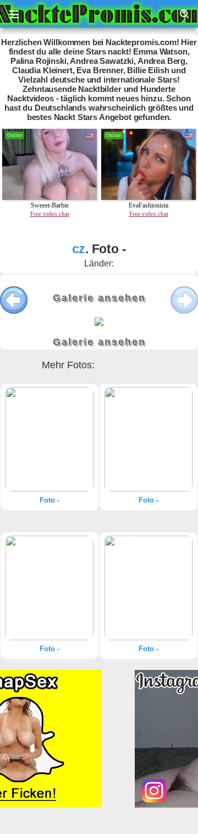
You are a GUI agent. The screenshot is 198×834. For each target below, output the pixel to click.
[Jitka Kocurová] (49, 588)
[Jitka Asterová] (148, 588)
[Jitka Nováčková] (148, 439)
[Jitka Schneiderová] (49, 439)
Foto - (49, 500)
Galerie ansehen (99, 297)
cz (79, 249)
